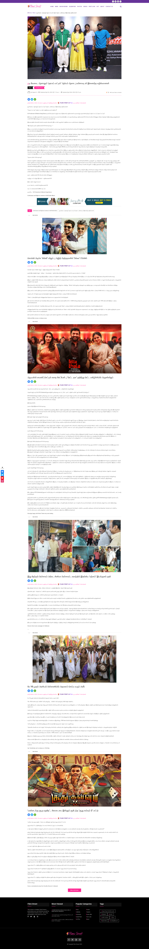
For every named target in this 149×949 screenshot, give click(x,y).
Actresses (78, 914)
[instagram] (2, 480)
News (56, 6)
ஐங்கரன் (110, 914)
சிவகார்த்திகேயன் (113, 920)
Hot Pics (78, 919)
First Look (92, 6)
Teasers (88, 912)
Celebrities (72, 6)
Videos (85, 6)
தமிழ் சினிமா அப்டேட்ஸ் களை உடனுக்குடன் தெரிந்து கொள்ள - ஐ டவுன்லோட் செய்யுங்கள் (57, 103)
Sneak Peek (79, 916)
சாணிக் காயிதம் (104, 917)
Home (52, 6)
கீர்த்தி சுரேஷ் (104, 920)
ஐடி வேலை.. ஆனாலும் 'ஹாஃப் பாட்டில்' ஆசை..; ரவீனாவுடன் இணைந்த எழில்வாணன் (76, 210)
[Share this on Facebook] (29, 99)
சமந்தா (112, 917)
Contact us (109, 6)
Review (88, 909)
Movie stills (89, 914)
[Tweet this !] (32, 99)
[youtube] (2, 477)
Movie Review (64, 6)
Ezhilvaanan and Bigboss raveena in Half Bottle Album (45, 210)
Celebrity (78, 912)
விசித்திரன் (103, 914)
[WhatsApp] (35, 99)
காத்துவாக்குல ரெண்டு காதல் (107, 911)
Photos (79, 6)
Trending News (39, 87)
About (102, 6)
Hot (98, 6)
